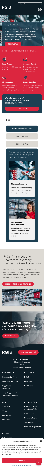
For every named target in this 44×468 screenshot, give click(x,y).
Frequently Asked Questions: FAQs (30, 407)
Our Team (6, 420)
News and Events (30, 418)
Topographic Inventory (22, 367)
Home (4, 51)
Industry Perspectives (32, 427)
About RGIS (6, 406)
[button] (41, 441)
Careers (5, 411)
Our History (6, 415)
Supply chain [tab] (22, 144)
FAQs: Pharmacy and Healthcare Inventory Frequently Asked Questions (22, 260)
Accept (22, 460)
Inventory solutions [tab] (22, 129)
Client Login (27, 352)
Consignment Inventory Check (17, 223)
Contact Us (22, 109)
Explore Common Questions (18, 284)
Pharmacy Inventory (19, 184)
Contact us (13, 44)
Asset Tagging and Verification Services (10, 394)
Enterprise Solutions (10, 381)
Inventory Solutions (18, 51)
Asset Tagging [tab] (22, 136)
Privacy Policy (26, 465)
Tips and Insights (30, 422)
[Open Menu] (34, 10)
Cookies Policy (16, 465)
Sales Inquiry (7, 438)
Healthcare (28, 386)
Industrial (28, 381)
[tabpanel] (22, 195)
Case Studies (29, 413)
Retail (22, 365)
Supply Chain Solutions (7, 387)
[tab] (22, 129)
